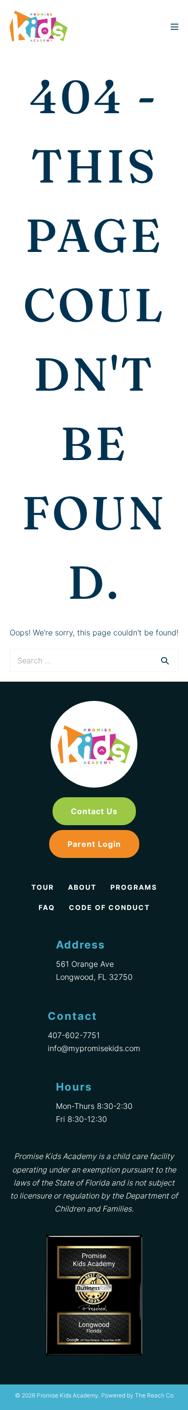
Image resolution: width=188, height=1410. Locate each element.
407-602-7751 (74, 1035)
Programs (133, 887)
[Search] (165, 660)
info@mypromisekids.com (94, 1048)
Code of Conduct (109, 907)
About (82, 887)
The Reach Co (154, 1395)
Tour (42, 887)
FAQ (47, 907)
